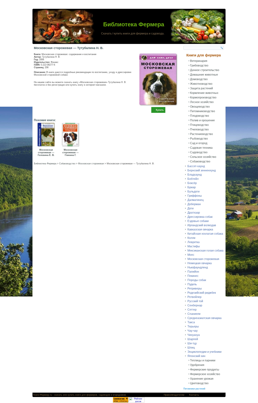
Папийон (193, 271)
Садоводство (198, 152)
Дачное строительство (204, 70)
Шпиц (191, 347)
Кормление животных (204, 92)
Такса (191, 322)
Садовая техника (201, 147)
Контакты (194, 395)
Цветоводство (199, 383)
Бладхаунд (194, 174)
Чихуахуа (193, 334)
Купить (160, 110)
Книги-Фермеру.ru (42, 395)
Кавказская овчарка (200, 229)
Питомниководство (202, 111)
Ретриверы (194, 288)
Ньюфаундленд (197, 267)
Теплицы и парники (202, 360)
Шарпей (192, 339)
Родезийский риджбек (201, 292)
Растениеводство (201, 134)
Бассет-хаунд (196, 166)
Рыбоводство (199, 138)
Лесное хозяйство (202, 102)
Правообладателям (174, 395)
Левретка (193, 242)
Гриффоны (194, 195)
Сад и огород (198, 143)
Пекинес (193, 275)
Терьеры (193, 326)
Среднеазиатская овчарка (204, 318)
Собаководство (200, 161)
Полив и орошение (202, 120)
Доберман (194, 204)
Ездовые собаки (198, 221)
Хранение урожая (201, 378)
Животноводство (201, 83)
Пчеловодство (199, 129)
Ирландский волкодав (201, 225)
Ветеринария (198, 60)
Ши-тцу (192, 343)
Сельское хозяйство (203, 156)
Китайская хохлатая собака (205, 233)
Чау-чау (192, 330)
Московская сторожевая (203, 258)
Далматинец (195, 199)
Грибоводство (199, 65)
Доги (190, 208)
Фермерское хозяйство (205, 374)
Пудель (192, 284)
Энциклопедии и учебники (204, 351)
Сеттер (192, 309)
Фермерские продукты (204, 369)
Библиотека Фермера (133, 24)
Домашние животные (204, 74)
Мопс (190, 254)
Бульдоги (193, 191)
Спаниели (193, 313)
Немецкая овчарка (199, 263)
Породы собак (196, 280)
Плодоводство (199, 115)
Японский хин (196, 355)
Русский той (195, 301)
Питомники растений (194, 388)
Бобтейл (193, 178)
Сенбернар (194, 305)
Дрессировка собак (200, 216)
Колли (191, 237)
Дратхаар (193, 212)
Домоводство (199, 79)
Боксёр (192, 183)
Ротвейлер (194, 296)
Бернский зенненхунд (201, 170)
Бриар (191, 187)
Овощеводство (200, 106)
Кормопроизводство (203, 97)
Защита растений (201, 88)
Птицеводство (199, 124)
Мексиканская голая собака (205, 250)
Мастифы (193, 246)
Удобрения (197, 364)
